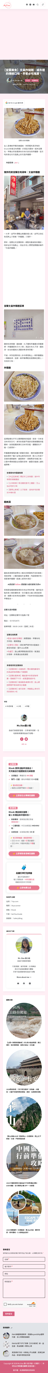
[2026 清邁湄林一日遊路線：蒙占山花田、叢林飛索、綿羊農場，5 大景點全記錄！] (24, 1208)
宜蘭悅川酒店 (13, 644)
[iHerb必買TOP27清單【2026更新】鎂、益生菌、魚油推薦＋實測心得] (6, 1344)
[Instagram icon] (26, 739)
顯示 (16, 163)
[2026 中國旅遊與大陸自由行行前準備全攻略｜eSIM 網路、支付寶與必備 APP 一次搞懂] (24, 1161)
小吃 (19, 706)
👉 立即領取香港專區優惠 (24, 853)
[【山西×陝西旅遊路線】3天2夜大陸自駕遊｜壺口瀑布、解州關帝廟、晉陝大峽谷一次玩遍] (24, 1021)
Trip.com (14, 901)
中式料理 (9, 706)
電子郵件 (9, 1266)
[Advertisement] (24, 34)
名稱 (7, 1259)
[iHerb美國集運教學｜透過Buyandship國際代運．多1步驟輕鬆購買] (6, 1335)
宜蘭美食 (35, 80)
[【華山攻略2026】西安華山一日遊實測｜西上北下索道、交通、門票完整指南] (24, 1114)
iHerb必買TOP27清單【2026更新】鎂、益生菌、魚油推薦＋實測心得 (28, 1344)
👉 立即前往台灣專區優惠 (24, 795)
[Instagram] (30, 4)
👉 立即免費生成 (24, 888)
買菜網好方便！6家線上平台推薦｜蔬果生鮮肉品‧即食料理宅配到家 (28, 1353)
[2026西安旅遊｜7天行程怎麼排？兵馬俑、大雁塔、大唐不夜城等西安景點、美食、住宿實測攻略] (24, 1067)
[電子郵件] (33, 4)
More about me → (24, 977)
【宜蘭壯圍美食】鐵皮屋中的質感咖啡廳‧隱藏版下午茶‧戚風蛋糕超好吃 (22, 677)
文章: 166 (23, 744)
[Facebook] (27, 4)
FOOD (28, 80)
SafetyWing (17, 918)
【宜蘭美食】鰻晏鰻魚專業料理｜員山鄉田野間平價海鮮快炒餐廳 (23, 683)
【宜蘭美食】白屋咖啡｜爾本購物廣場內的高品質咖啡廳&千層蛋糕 (23, 670)
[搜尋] (37, 4)
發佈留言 (8, 1313)
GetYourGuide (16, 914)
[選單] (43, 4)
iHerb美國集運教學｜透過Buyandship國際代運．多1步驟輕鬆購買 (28, 1335)
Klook (13, 910)
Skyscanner (16, 905)
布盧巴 (10, 651)
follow (18, 584)
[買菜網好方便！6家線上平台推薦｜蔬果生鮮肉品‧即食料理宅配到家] (6, 1353)
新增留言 (9, 1281)
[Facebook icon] (21, 739)
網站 (6, 1274)
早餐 (27, 706)
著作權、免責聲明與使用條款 (24, 1370)
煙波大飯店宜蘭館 (15, 638)
